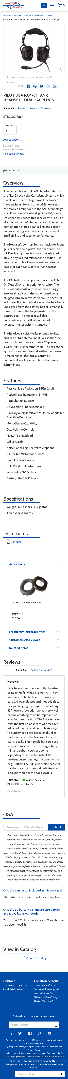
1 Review (21, 108)
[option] (34, 50)
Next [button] (58, 598)
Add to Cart (34, 619)
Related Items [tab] (18, 648)
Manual (16, 542)
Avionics (18, 15)
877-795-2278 (20, 985)
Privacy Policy (34, 1050)
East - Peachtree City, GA (46, 989)
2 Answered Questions (39, 108)
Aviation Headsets (35, 15)
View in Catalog (36, 958)
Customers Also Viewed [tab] (24, 640)
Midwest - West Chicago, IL (47, 997)
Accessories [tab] (17, 564)
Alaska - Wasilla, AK (43, 1001)
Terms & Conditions (49, 1046)
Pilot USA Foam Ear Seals (27, 602)
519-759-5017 (17, 989)
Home (7, 15)
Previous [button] (9, 598)
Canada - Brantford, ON (45, 985)
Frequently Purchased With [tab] (27, 632)
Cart (64, 5)
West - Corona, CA (43, 993)
